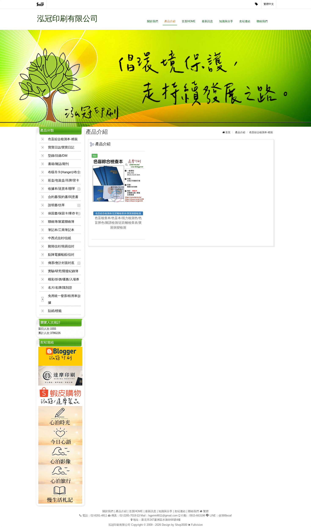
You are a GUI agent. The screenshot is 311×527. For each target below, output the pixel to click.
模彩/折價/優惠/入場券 (63, 279)
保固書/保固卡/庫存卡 (63, 213)
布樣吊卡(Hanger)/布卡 (64, 172)
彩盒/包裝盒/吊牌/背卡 (63, 180)
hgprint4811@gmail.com (163, 515)
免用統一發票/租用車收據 (64, 299)
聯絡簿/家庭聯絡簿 (61, 221)
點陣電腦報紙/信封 (61, 254)
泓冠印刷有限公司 (67, 18)
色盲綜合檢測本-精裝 (63, 139)
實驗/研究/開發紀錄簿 (63, 271)
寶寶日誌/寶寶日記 (61, 147)
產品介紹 (169, 21)
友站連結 (244, 21)
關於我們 (152, 21)
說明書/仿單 (56, 205)
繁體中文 (269, 4)
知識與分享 (226, 21)
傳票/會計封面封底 (61, 263)
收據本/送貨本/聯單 (61, 188)
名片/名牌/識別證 (60, 287)
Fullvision (197, 524)
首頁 (227, 132)
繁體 (206, 511)
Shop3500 (181, 524)
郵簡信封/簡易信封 (61, 246)
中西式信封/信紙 (59, 238)
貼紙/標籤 (55, 311)
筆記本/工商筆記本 (61, 230)
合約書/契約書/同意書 (63, 197)
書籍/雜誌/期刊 (58, 164)
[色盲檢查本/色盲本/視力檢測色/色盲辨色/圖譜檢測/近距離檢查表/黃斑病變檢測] (118, 180)
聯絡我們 (262, 21)
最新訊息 (207, 21)
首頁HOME (188, 21)
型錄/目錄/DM (57, 155)
